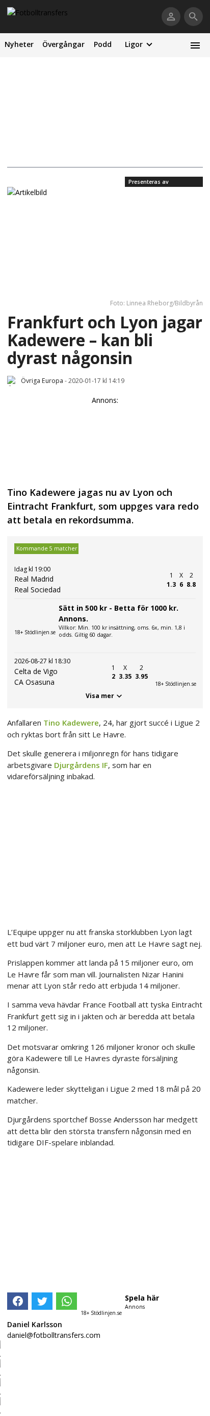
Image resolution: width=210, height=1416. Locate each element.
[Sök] (193, 16)
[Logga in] (171, 16)
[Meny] (195, 45)
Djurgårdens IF (81, 765)
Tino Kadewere (71, 722)
